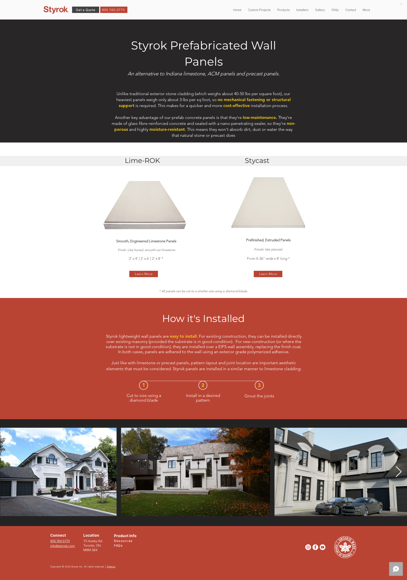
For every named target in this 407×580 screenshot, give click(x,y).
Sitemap (111, 566)
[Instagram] (308, 547)
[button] (283, 10)
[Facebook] (315, 547)
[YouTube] (322, 547)
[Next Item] (398, 472)
